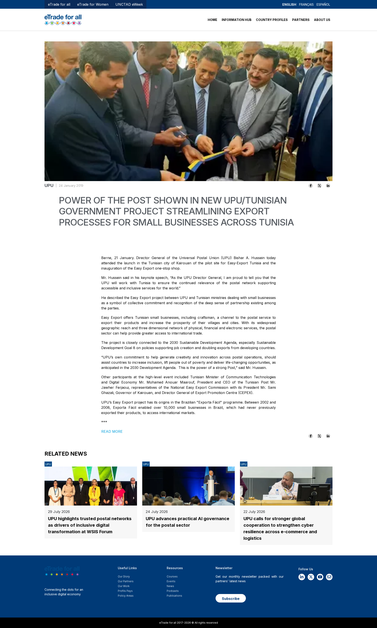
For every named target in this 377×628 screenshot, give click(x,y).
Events (171, 581)
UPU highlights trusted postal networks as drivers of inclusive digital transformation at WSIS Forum (90, 525)
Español (323, 4)
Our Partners (126, 581)
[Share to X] (319, 185)
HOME (212, 20)
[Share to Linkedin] (328, 185)
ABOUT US (322, 20)
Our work (123, 586)
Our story (124, 576)
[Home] (63, 19)
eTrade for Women (92, 4)
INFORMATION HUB (237, 20)
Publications (174, 595)
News (170, 586)
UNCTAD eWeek (129, 4)
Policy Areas (126, 595)
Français (306, 4)
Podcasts (173, 590)
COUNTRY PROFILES (272, 20)
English (289, 4)
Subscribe (231, 598)
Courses (172, 576)
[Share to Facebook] (310, 185)
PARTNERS (301, 20)
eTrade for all (59, 4)
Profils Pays (125, 590)
